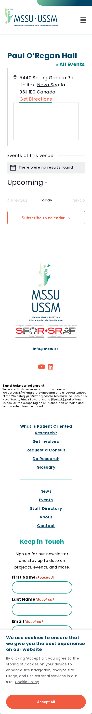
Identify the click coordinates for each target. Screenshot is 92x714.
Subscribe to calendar (43, 217)
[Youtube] (41, 366)
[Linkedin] (50, 366)
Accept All (46, 701)
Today (46, 200)
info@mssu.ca (46, 349)
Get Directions (35, 99)
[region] (46, 672)
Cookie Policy (27, 681)
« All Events (70, 64)
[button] (83, 20)
